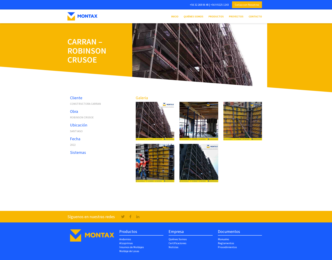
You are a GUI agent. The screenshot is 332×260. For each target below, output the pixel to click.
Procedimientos (227, 247)
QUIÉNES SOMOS (193, 16)
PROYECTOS (236, 16)
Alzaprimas (126, 243)
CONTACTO (255, 16)
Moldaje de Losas (129, 251)
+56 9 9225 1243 (219, 4)
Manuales (223, 239)
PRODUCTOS (216, 16)
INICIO (176, 16)
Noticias (173, 247)
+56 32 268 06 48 (199, 4)
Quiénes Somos (178, 239)
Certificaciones (177, 243)
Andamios (125, 239)
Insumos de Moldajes (131, 247)
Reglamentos (226, 243)
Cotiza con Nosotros (247, 4)
